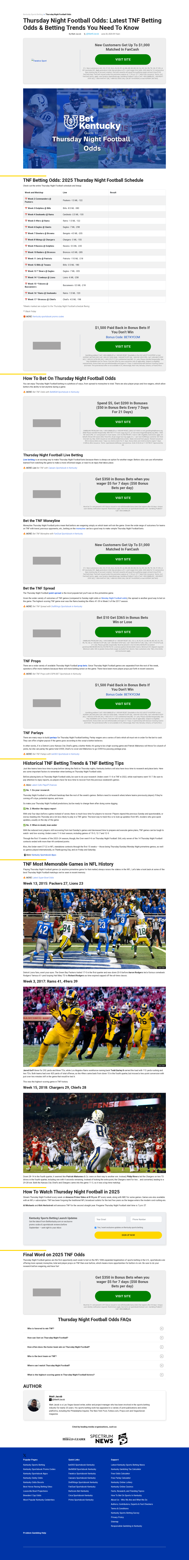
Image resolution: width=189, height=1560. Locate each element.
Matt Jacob (76, 34)
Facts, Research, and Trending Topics (127, 1491)
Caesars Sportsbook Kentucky (82, 1478)
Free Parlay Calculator (121, 1478)
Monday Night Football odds (114, 598)
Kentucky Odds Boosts (33, 1482)
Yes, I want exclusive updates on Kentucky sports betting (120, 1227)
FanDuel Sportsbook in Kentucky (68, 533)
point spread (55, 593)
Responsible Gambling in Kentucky (126, 1526)
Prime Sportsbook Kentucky (81, 1500)
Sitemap (114, 1521)
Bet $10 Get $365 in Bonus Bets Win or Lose (122, 619)
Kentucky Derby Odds (33, 1478)
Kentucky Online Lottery (121, 1482)
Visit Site (123, 59)
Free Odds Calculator (120, 1473)
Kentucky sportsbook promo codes (48, 316)
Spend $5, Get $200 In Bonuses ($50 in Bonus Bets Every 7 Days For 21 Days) (122, 407)
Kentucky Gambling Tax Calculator (126, 1469)
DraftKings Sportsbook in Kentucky (66, 606)
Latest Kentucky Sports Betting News (128, 1465)
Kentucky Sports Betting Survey (125, 1513)
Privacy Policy (117, 1517)
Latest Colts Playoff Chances (44, 785)
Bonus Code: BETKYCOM (123, 337)
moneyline (80, 528)
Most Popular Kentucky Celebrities (39, 1500)
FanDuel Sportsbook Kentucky (82, 1486)
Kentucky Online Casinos (122, 1486)
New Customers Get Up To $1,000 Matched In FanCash (122, 47)
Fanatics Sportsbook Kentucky (82, 1473)
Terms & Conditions (120, 1508)
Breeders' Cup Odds (32, 1495)
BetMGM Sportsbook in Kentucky (64, 392)
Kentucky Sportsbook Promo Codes (39, 1469)
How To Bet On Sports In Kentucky (126, 1495)
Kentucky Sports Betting (34, 1465)
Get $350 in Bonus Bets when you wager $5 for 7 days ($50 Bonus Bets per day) (122, 483)
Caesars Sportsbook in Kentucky (62, 468)
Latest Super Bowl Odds (43, 877)
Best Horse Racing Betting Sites (37, 1486)
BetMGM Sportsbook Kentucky (82, 1469)
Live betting (29, 459)
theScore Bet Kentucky (78, 1491)
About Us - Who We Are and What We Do (129, 1500)
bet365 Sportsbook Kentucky (81, 1465)
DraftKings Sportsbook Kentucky (83, 1482)
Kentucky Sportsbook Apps (44, 855)
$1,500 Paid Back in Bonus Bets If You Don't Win (122, 330)
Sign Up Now (128, 1235)
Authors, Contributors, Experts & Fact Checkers (132, 1504)
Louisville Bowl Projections (35, 1491)
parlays (53, 737)
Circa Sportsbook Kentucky (80, 1495)
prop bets (82, 665)
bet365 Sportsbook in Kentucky (65, 754)
